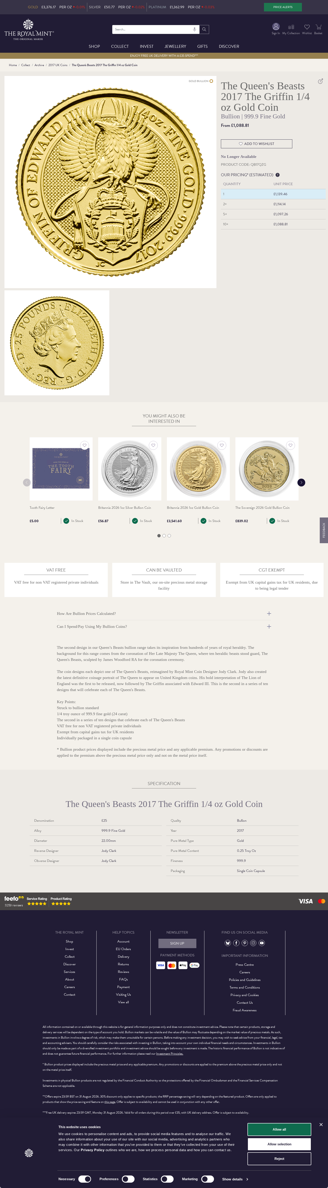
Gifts (202, 46)
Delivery (123, 956)
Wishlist (307, 33)
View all (123, 1002)
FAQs (123, 979)
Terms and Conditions (245, 987)
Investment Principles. (169, 1053)
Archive (39, 65)
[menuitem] (276, 29)
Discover (229, 46)
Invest (147, 46)
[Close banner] (321, 1124)
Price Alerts (283, 7)
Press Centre (245, 964)
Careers (69, 987)
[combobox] (155, 29)
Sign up (177, 943)
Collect (120, 46)
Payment (123, 987)
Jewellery (175, 46)
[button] (159, 535)
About (69, 979)
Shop (94, 46)
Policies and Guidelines (245, 980)
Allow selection (279, 1144)
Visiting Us (123, 994)
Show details (232, 1179)
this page (109, 1102)
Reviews (123, 971)
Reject (279, 1159)
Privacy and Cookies (244, 995)
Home (13, 65)
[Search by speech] (194, 29)
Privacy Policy (92, 1150)
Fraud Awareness (245, 1010)
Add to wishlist (259, 144)
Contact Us (245, 1002)
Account (123, 941)
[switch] (128, 1179)
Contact (69, 994)
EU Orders (123, 949)
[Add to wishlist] (84, 445)
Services (69, 971)
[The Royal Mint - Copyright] (29, 29)
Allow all (279, 1129)
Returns (123, 964)
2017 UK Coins (57, 65)
